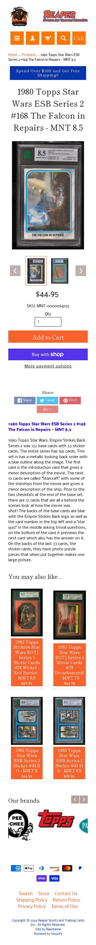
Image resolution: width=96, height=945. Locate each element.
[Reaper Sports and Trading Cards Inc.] (48, 16)
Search (26, 893)
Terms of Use (64, 906)
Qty (48, 314)
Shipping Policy (31, 900)
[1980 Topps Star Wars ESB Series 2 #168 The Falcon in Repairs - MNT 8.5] (36, 271)
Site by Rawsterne (48, 929)
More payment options (48, 367)
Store (43, 893)
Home (12, 55)
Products (29, 55)
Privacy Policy (32, 906)
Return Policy (66, 900)
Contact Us (66, 893)
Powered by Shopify (48, 934)
